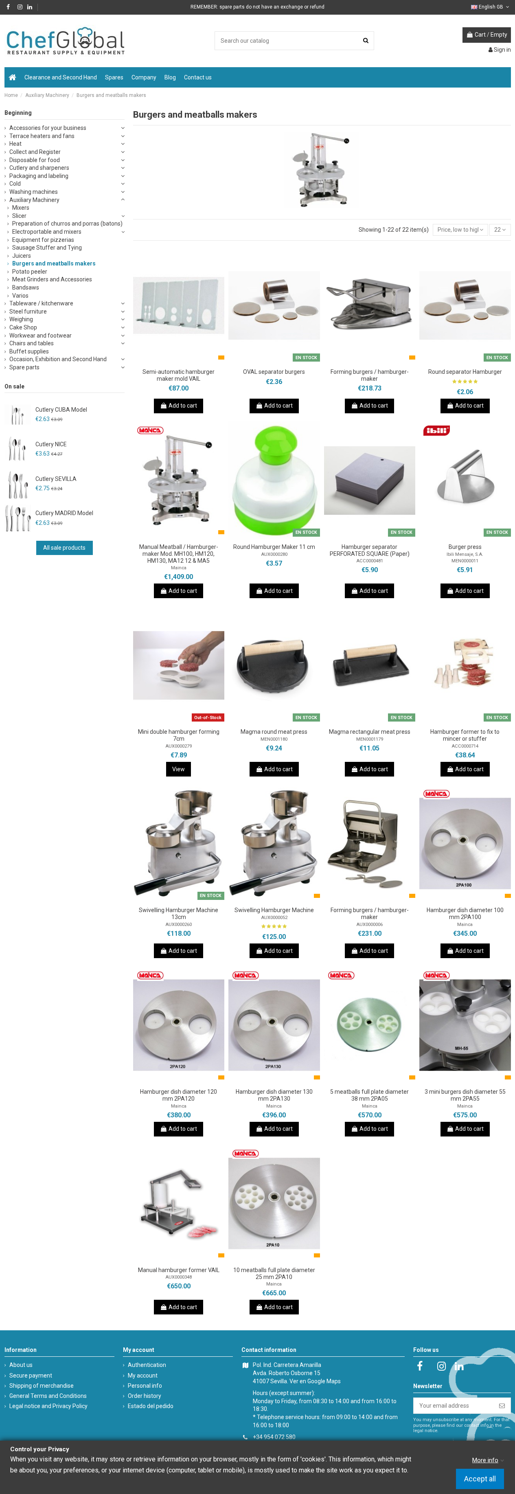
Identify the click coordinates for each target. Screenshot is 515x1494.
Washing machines (33, 192)
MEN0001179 (369, 739)
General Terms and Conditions (48, 1396)
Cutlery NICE (51, 444)
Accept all (480, 1479)
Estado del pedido (150, 1406)
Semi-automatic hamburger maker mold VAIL (178, 375)
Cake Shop (23, 327)
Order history (144, 1396)
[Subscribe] (502, 1405)
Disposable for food (34, 160)
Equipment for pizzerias (43, 240)
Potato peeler (29, 271)
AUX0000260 (178, 924)
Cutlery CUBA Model (61, 409)
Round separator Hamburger (465, 372)
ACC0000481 (369, 561)
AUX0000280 (274, 554)
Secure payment (30, 1375)
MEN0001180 (274, 739)
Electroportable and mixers (46, 231)
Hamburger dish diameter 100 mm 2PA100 (465, 913)
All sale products (64, 547)
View (178, 769)
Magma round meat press (274, 731)
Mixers (20, 207)
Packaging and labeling (38, 176)
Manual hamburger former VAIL (178, 1270)
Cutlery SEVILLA (56, 479)
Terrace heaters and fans (42, 136)
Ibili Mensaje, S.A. (465, 554)
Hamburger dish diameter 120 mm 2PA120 (178, 1095)
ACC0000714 (464, 746)
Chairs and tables (31, 343)
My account (143, 1375)
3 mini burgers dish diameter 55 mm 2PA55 (465, 1095)
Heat (15, 143)
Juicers (21, 255)
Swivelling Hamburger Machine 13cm (178, 913)
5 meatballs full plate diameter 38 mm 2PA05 (369, 1095)
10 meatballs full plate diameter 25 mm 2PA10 (274, 1273)
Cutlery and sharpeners (39, 168)
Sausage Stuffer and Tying (47, 247)
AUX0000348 (178, 1277)
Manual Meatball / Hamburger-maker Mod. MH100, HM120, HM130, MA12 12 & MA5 (178, 554)
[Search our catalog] (365, 40)
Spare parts (24, 367)
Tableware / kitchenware (41, 303)
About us (21, 1365)
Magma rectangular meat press (369, 731)
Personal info (145, 1385)
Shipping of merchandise (41, 1385)
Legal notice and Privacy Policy (48, 1406)
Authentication (147, 1365)
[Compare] (178, 361)
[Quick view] (190, 361)
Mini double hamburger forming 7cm (178, 735)
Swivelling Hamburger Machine (274, 910)
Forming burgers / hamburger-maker (370, 375)
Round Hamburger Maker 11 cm (274, 547)
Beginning (18, 113)
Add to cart (183, 405)
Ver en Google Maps (315, 1381)
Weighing (21, 319)
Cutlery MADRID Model (64, 513)
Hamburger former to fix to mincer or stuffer (465, 735)
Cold (15, 183)
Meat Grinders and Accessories (52, 279)
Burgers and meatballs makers (54, 263)
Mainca (178, 567)
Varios (20, 295)
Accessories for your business (47, 128)
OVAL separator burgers (274, 372)
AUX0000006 (369, 924)
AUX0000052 (274, 917)
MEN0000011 (464, 561)
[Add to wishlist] (167, 361)
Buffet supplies (29, 351)
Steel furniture (28, 311)
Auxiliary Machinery (34, 200)
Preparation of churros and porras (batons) (67, 223)
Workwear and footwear (40, 335)
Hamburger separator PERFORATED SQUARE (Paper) (370, 550)
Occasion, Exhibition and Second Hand (58, 359)
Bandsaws (25, 287)
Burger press (465, 547)
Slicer (19, 216)
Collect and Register (35, 152)
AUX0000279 (178, 746)
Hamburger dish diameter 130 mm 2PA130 (274, 1095)
